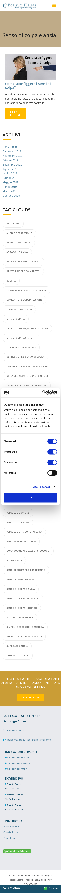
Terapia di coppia (17, 655)
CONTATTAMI (30, 697)
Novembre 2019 (12, 155)
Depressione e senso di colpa (25, 357)
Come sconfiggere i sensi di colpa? (28, 85)
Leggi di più (15, 113)
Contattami (9, 838)
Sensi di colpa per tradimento (25, 570)
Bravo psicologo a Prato (23, 271)
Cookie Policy (11, 832)
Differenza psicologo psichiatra (27, 366)
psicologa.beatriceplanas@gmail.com (29, 739)
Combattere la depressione (24, 300)
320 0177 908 (15, 730)
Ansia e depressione (19, 233)
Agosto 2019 (10, 169)
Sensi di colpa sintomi (20, 579)
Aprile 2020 (10, 147)
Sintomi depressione (19, 617)
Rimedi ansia (14, 560)
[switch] (52, 452)
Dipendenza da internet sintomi (27, 376)
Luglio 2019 (10, 173)
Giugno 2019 (10, 178)
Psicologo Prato (17, 522)
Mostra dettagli (42, 486)
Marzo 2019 (10, 191)
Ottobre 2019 (10, 160)
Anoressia (13, 223)
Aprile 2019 (10, 186)
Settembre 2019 (12, 164)
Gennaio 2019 (11, 195)
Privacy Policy (11, 826)
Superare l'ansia (17, 646)
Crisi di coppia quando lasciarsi (27, 328)
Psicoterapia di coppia (21, 541)
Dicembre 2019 (12, 151)
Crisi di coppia (15, 319)
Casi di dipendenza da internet (26, 290)
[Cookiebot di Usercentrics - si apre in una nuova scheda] (43, 392)
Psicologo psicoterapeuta (24, 532)
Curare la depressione (21, 347)
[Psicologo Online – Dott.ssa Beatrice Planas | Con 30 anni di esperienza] (19, 6)
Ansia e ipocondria (18, 242)
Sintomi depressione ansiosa (25, 627)
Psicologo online (17, 513)
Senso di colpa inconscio (22, 598)
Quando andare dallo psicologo (28, 551)
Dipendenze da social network (26, 385)
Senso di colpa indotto (21, 608)
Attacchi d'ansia (17, 252)
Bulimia (11, 280)
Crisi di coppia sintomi (20, 338)
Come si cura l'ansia (19, 309)
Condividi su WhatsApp (18, 851)
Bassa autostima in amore (23, 261)
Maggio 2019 (11, 182)
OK (31, 497)
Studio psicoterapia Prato (24, 636)
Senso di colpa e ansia (20, 589)
